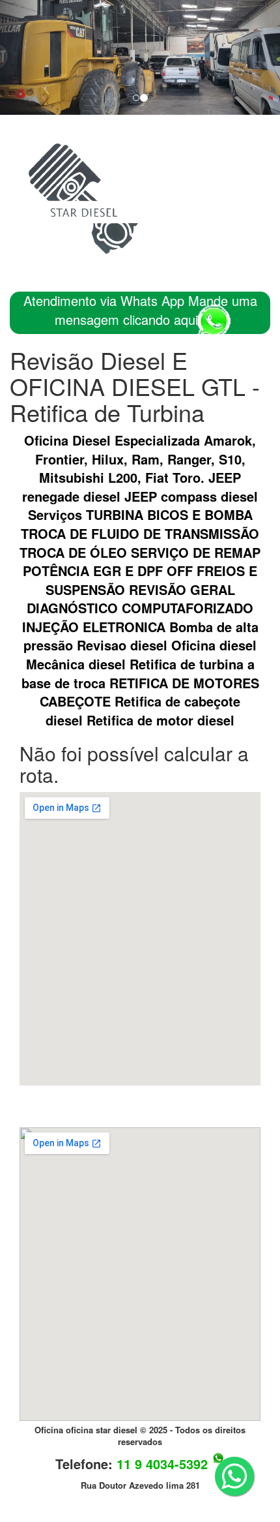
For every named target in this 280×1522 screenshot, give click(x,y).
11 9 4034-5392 (162, 1463)
